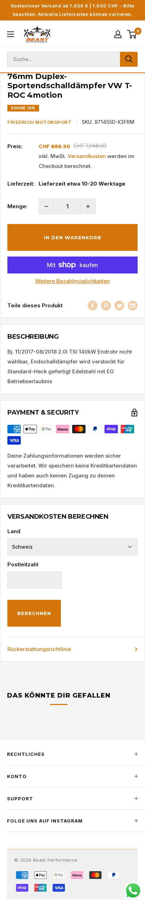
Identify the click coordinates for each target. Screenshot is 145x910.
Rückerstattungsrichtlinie (39, 649)
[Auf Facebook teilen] (92, 305)
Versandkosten (87, 156)
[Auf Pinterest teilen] (106, 305)
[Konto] (117, 34)
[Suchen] (129, 59)
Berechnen (34, 613)
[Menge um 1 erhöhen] (88, 206)
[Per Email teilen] (133, 305)
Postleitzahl (22, 564)
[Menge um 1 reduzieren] (46, 206)
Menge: (17, 206)
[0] (132, 34)
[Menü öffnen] (10, 34)
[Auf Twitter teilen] (119, 305)
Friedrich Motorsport (39, 122)
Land (13, 531)
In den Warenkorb (72, 237)
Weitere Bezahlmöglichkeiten (72, 281)
